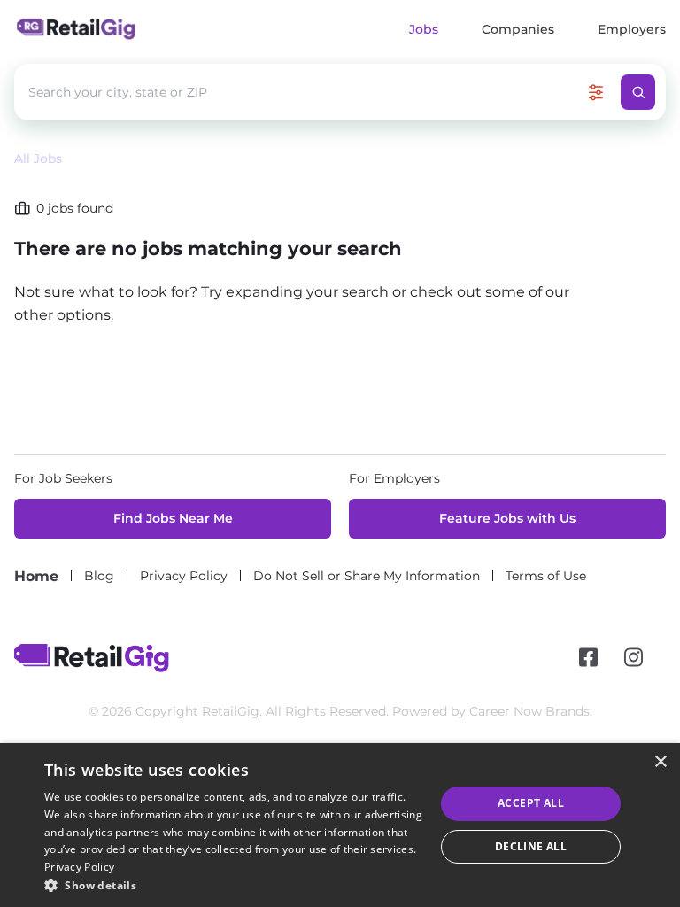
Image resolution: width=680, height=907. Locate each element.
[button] (233, 885)
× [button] (660, 762)
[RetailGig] (91, 658)
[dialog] (340, 825)
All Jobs (38, 159)
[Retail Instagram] (633, 658)
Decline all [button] (531, 846)
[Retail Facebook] (588, 658)
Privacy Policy (79, 866)
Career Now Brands (529, 711)
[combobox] (303, 92)
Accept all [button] (531, 802)
